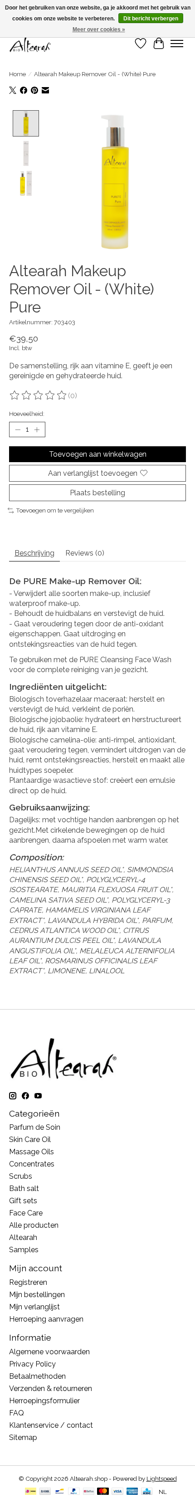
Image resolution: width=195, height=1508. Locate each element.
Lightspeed (161, 1478)
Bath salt (24, 1188)
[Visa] (117, 1492)
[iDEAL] (30, 1492)
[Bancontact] (59, 1492)
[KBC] (146, 1492)
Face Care (26, 1213)
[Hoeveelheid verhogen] (37, 429)
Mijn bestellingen (37, 1294)
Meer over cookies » (99, 29)
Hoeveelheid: (26, 413)
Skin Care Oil (30, 1139)
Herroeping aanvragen (46, 1319)
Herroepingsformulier (44, 1400)
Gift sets (23, 1200)
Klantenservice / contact (51, 1425)
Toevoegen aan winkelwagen (97, 454)
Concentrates (31, 1164)
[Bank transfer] (45, 1492)
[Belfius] (88, 1492)
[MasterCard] (103, 1492)
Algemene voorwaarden (49, 1351)
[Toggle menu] (177, 43)
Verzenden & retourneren (50, 1388)
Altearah (23, 1237)
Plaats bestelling (97, 492)
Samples (24, 1249)
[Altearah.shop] (30, 43)
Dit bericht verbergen (150, 18)
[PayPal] (74, 1492)
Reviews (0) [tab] (84, 553)
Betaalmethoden (37, 1376)
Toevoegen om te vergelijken (55, 510)
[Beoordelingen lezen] (38, 395)
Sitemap (23, 1437)
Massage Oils (31, 1151)
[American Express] (132, 1492)
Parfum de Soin (34, 1127)
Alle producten (33, 1225)
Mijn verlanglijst (34, 1307)
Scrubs (20, 1176)
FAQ (16, 1413)
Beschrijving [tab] (34, 553)
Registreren (28, 1282)
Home (17, 74)
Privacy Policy (32, 1364)
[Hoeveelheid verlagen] (18, 429)
